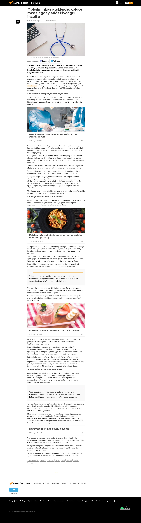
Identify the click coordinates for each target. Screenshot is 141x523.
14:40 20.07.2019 (32, 21)
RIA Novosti (32, 86)
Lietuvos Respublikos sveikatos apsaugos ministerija (46, 57)
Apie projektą (13, 501)
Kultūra (73, 483)
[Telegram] (56, 61)
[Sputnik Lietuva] (19, 5)
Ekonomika (55, 483)
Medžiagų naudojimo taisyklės (29, 501)
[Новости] (44, 61)
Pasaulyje (43, 460)
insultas (57, 460)
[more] (82, 140)
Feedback (99, 501)
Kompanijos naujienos (111, 501)
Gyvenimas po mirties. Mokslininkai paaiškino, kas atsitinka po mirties (53, 135)
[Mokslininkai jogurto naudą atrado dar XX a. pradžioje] (56, 315)
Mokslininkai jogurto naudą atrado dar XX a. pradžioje (54, 330)
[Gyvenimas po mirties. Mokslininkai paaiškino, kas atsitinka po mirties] (56, 119)
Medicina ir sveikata (33, 460)
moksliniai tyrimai (32, 463)
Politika (46, 483)
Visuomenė (64, 483)
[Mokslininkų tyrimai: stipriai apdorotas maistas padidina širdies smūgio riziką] (56, 220)
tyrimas (76, 460)
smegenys (50, 460)
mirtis (63, 460)
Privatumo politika (45, 501)
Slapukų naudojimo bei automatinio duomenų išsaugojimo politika (74, 501)
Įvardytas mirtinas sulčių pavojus (49, 428)
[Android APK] (125, 508)
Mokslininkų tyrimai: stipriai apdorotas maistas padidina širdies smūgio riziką (55, 236)
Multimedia (82, 483)
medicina (69, 460)
